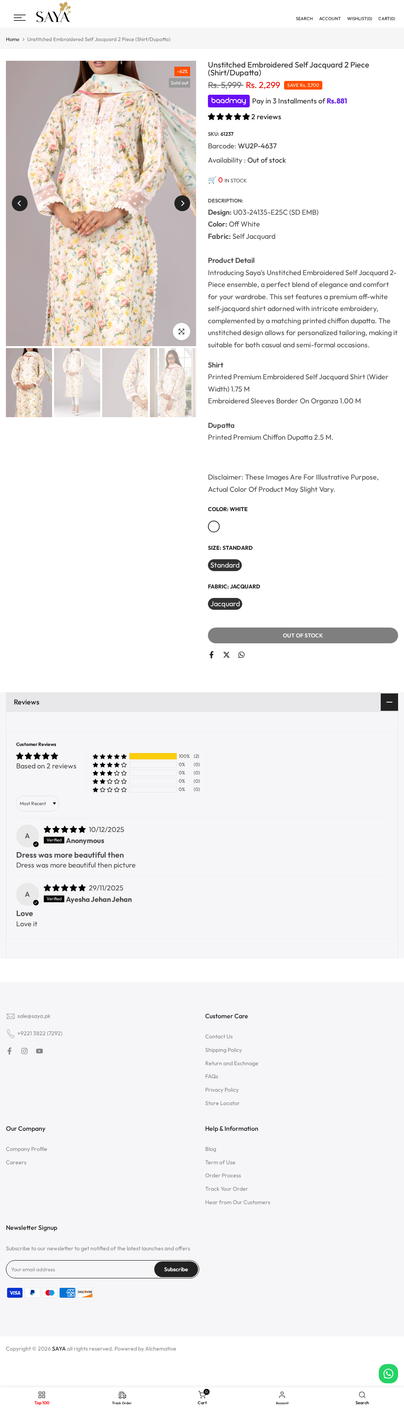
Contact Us (219, 1036)
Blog (210, 1148)
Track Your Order (226, 1188)
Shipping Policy (223, 1049)
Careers (16, 1162)
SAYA (59, 1348)
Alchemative (160, 1348)
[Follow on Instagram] (24, 1051)
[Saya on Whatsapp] (241, 655)
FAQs (211, 1076)
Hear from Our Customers (237, 1202)
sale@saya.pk (33, 1015)
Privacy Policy (222, 1089)
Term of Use (220, 1162)
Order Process (223, 1175)
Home (12, 39)
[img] (65, 829)
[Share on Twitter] (226, 654)
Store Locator (222, 1103)
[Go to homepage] (53, 21)
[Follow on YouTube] (39, 1051)
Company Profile (26, 1148)
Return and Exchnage (231, 1063)
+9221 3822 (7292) (39, 1033)
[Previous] (20, 203)
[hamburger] (20, 18)
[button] (229, 116)
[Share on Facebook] (211, 654)
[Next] (182, 203)
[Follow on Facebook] (9, 1051)
